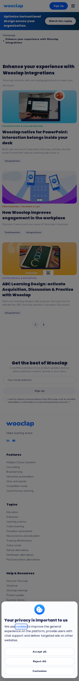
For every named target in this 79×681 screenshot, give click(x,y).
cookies (21, 626)
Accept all (39, 651)
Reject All (39, 661)
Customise (40, 671)
